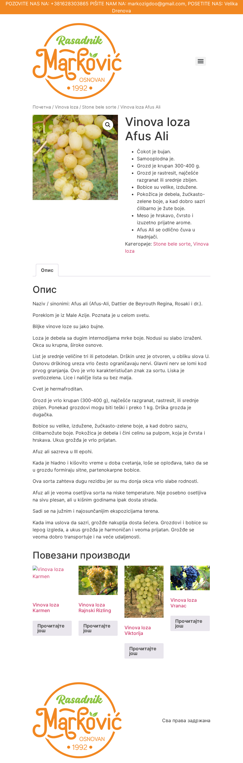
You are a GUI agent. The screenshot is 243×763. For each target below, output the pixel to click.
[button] (108, 125)
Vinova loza (66, 107)
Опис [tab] (47, 270)
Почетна (42, 107)
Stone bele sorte (99, 107)
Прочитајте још (51, 628)
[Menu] (200, 61)
